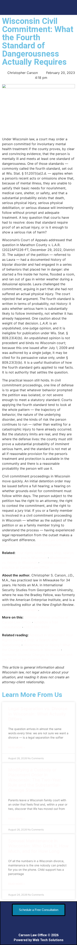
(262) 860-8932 (36, 627)
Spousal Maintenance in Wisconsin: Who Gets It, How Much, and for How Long (38, 846)
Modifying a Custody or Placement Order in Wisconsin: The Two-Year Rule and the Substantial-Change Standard (34, 780)
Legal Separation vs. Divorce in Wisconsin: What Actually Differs (37, 713)
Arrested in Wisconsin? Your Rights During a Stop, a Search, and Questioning (37, 640)
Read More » (16, 747)
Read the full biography (20, 609)
